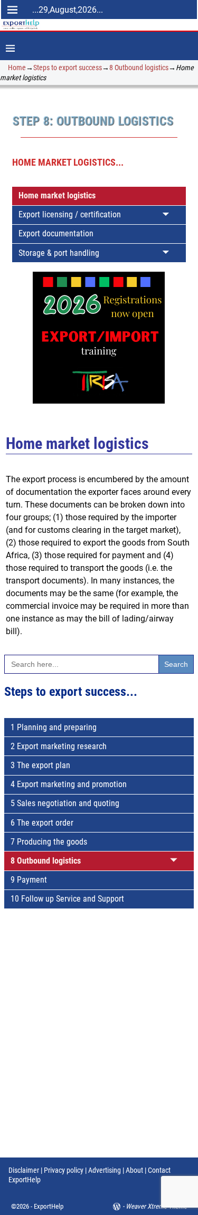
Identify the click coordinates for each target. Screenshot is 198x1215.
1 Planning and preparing (54, 727)
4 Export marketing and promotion (69, 784)
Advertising (104, 1170)
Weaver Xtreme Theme (156, 1206)
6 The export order (42, 823)
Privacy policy (62, 1170)
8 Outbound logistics (138, 67)
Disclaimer (23, 1170)
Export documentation (55, 233)
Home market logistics (57, 195)
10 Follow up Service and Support (67, 899)
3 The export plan (40, 765)
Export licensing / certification (69, 214)
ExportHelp (48, 1206)
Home (17, 67)
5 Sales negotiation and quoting (65, 803)
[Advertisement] (99, 1043)
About (134, 1170)
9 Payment (29, 880)
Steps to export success (67, 67)
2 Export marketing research (59, 746)
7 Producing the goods (49, 842)
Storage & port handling (58, 253)
